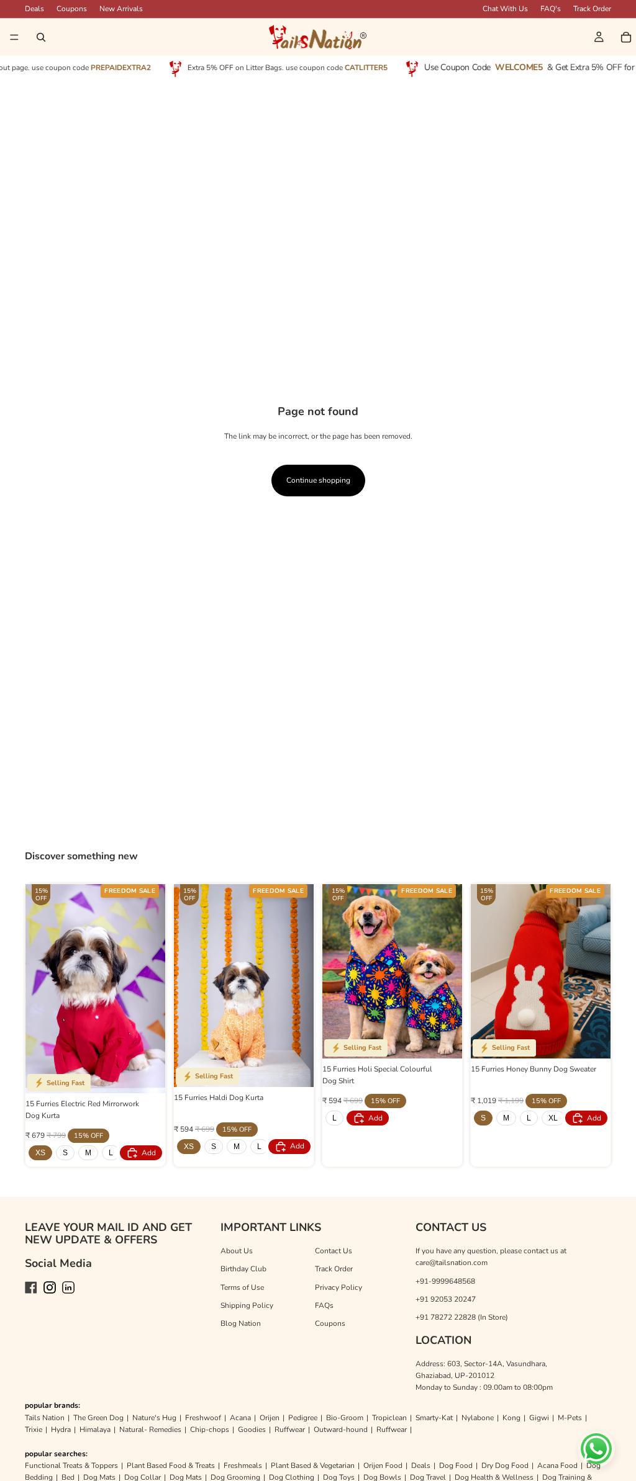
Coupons (72, 9)
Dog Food (456, 1465)
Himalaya (95, 1429)
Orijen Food (382, 1465)
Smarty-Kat (434, 1418)
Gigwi (539, 1418)
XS (40, 1152)
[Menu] (14, 37)
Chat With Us (505, 9)
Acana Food (557, 1465)
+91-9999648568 (445, 1281)
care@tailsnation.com (452, 1263)
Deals (420, 1465)
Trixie (33, 1429)
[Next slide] (151, 988)
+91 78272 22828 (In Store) (462, 1317)
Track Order (592, 9)
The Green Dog (98, 1418)
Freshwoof (203, 1418)
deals (34, 9)
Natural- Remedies (150, 1429)
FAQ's (550, 9)
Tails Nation (45, 1418)
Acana (240, 1418)
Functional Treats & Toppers (71, 1465)
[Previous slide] (39, 988)
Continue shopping (318, 480)
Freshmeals (243, 1465)
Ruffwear (290, 1429)
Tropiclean (389, 1418)
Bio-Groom (344, 1418)
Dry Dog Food (505, 1465)
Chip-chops (209, 1429)
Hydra (61, 1429)
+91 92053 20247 (446, 1299)
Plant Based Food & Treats (171, 1465)
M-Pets (570, 1418)
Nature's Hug (154, 1418)
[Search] (41, 37)
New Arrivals (121, 9)
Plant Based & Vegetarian (313, 1465)
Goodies (252, 1429)
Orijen (269, 1418)
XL (553, 1118)
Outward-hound (341, 1429)
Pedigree (302, 1418)
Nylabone (477, 1418)
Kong (511, 1418)
